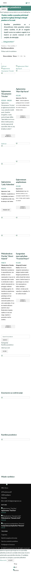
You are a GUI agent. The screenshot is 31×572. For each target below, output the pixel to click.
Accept (10, 560)
